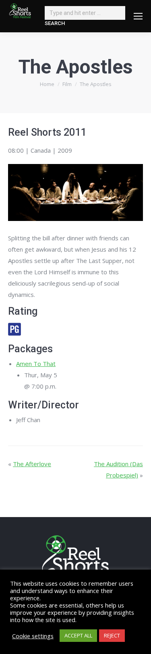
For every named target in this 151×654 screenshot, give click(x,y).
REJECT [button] (112, 635)
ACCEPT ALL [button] (78, 635)
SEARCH (55, 23)
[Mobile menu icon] (138, 16)
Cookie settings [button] (33, 635)
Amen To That (36, 364)
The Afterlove (32, 464)
